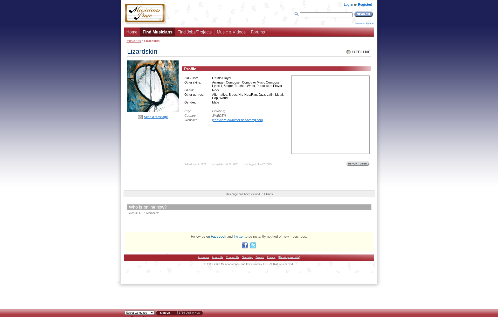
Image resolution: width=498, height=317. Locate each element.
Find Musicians (157, 32)
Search (259, 257)
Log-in (348, 4)
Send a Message (156, 117)
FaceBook (218, 236)
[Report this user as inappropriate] (358, 165)
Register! (365, 4)
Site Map (247, 257)
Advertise (203, 257)
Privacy (271, 257)
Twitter (239, 236)
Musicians (134, 41)
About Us (217, 257)
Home (131, 32)
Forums (258, 32)
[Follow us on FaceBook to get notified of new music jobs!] (245, 247)
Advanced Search (364, 23)
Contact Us (232, 257)
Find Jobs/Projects (194, 32)
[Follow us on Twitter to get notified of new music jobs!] (253, 247)
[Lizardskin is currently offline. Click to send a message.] (358, 54)
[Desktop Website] (289, 257)
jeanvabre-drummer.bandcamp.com (237, 120)
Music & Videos (231, 32)
